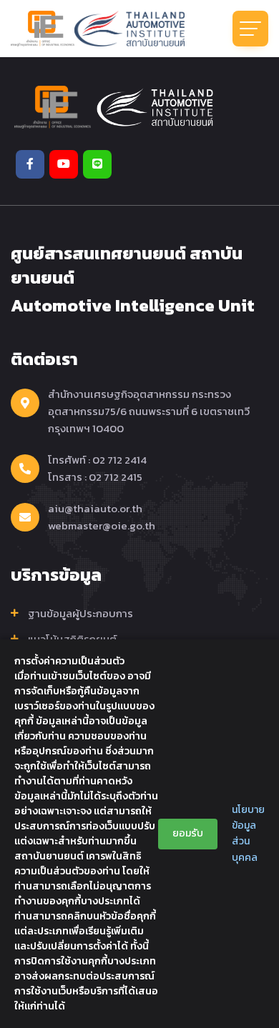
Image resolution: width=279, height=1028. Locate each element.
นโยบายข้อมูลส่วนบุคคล (248, 833)
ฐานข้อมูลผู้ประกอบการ (80, 614)
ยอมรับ (187, 833)
